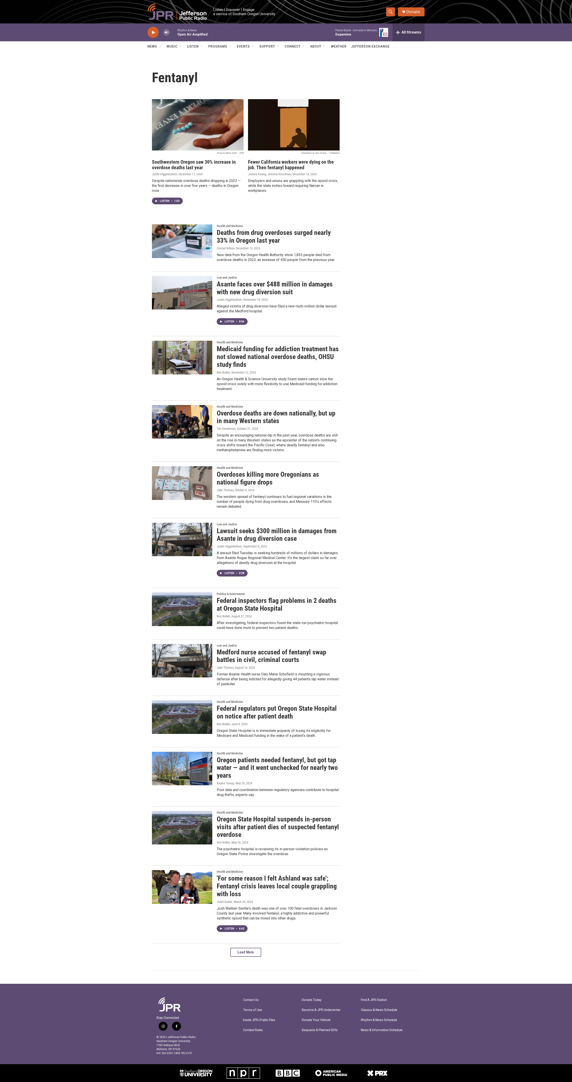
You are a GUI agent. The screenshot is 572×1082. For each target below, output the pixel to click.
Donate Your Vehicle (316, 1020)
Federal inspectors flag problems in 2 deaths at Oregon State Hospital (276, 604)
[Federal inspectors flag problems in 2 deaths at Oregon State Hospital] (182, 609)
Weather (339, 46)
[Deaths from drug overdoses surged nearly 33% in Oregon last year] (182, 241)
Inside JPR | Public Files (259, 1020)
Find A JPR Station (374, 1000)
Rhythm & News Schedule (379, 1020)
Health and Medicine (230, 226)
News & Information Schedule (382, 1030)
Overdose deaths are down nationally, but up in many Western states (276, 417)
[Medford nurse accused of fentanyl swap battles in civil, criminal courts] (182, 660)
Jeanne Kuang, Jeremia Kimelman (269, 174)
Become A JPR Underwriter (321, 1010)
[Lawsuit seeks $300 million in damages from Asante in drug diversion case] (182, 539)
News (152, 46)
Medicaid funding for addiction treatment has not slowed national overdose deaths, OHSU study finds (278, 356)
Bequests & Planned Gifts (320, 1030)
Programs (217, 46)
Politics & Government (231, 594)
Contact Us (251, 1000)
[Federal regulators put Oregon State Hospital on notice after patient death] (182, 717)
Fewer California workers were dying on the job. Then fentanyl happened (291, 164)
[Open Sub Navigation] (160, 46)
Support (267, 46)
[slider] (173, 32)
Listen (193, 46)
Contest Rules (253, 1030)
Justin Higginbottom (164, 174)
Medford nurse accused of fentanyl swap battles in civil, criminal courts (271, 656)
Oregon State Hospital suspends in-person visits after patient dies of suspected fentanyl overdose (278, 827)
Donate (413, 11)
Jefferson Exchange (370, 46)
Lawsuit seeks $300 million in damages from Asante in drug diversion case (276, 535)
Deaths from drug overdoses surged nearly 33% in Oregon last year (274, 236)
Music (172, 46)
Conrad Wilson (226, 248)
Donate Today (312, 1000)
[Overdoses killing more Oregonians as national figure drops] (182, 483)
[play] (153, 32)
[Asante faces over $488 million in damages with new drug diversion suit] (182, 292)
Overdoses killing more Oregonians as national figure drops (268, 478)
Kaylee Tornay (225, 783)
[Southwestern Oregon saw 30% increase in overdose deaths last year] (198, 125)
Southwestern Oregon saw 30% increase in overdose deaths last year (194, 164)
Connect (293, 46)
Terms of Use (252, 1010)
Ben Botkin (223, 372)
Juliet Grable (224, 902)
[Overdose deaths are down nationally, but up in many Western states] (182, 422)
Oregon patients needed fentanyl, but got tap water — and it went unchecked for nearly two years (277, 767)
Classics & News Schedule (379, 1010)
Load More (246, 952)
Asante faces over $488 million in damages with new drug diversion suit (275, 288)
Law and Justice (227, 277)
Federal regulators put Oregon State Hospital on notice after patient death (277, 712)
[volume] (166, 32)
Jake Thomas (225, 490)
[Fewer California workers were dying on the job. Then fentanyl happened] (294, 125)
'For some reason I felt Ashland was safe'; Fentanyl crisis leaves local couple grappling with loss (277, 886)
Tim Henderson (226, 428)
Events (243, 46)
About (315, 46)
